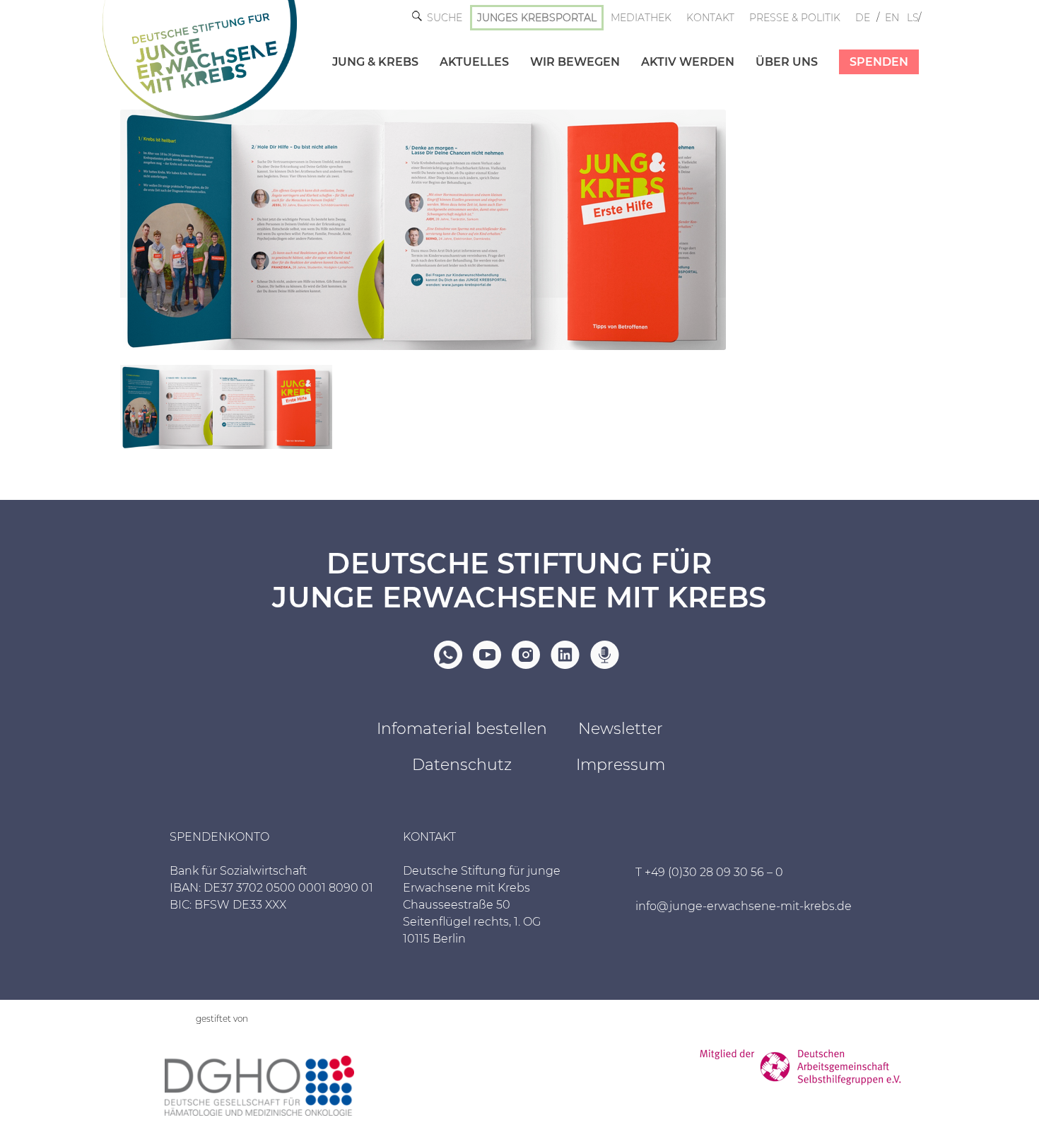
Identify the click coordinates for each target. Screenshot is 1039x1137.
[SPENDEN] (868, 47)
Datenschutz (462, 764)
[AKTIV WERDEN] (677, 47)
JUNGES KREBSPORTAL (537, 17)
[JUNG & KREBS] (364, 47)
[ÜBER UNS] (776, 47)
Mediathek (641, 17)
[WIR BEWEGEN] (564, 47)
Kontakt (710, 17)
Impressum (620, 764)
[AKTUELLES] (463, 47)
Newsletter (620, 728)
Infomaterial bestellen (462, 728)
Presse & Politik (794, 17)
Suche (444, 17)
